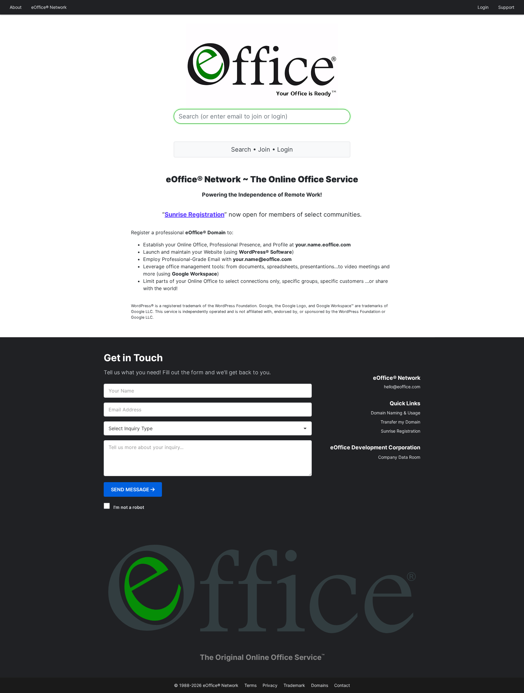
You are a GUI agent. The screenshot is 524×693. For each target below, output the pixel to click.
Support (506, 7)
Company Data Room (399, 457)
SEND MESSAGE (130, 489)
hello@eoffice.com (402, 386)
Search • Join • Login (262, 149)
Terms (250, 685)
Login (483, 7)
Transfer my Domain (400, 421)
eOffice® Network (49, 7)
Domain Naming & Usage (395, 412)
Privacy (270, 685)
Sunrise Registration (194, 214)
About (16, 7)
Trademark (294, 685)
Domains (319, 685)
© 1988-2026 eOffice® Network (206, 685)
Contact (342, 685)
